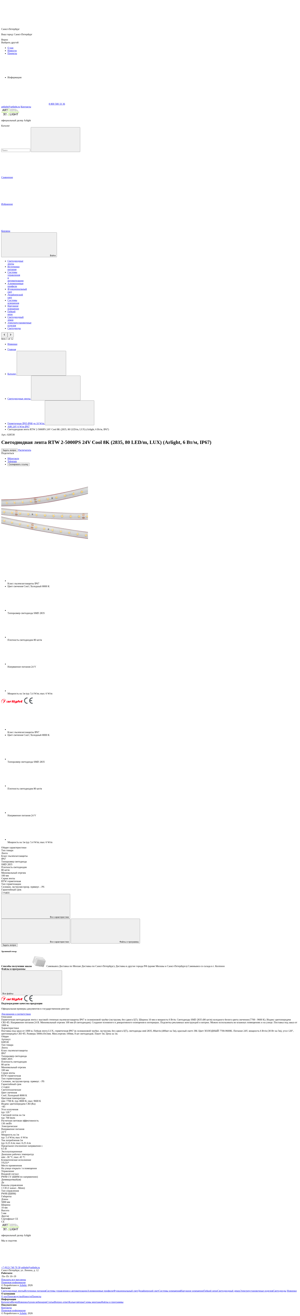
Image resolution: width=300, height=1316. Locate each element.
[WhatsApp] (24, 104)
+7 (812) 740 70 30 (10, 1267)
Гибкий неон (11, 313)
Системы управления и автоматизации (66, 1291)
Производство (14, 1296)
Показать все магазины (13, 1279)
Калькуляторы (76, 1302)
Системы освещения (13, 301)
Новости (12, 50)
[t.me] (165, 1264)
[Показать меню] (41, 363)
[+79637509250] (118, 1264)
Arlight (22, 1285)
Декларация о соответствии (16, 1014)
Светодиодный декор (228, 1291)
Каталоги (6, 1302)
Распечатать (24, 450)
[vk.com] (24, 1264)
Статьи (50, 1302)
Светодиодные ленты (12, 1291)
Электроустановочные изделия (256, 1291)
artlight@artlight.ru (30, 1267)
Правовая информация (13, 1282)
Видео (14, 1302)
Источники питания (14, 268)
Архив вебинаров (37, 1302)
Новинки (12, 344)
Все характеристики (59, 917)
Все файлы (8, 993)
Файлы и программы (129, 942)
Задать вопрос (9, 450)
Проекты (12, 53)
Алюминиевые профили (15, 285)
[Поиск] (55, 139)
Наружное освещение (13, 307)
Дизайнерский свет (148, 1291)
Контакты (26, 106)
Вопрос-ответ (61, 1302)
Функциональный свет (125, 1291)
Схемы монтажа (92, 1302)
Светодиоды (14, 328)
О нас (11, 47)
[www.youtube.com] (71, 1264)
